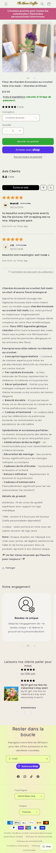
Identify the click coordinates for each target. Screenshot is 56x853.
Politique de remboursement (39, 836)
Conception (8, 112)
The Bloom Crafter (20, 833)
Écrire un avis (20, 187)
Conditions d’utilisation (18, 846)
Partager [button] (10, 567)
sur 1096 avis (28, 673)
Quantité (6, 125)
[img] (28, 670)
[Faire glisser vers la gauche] (21, 78)
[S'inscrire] (46, 758)
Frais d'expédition (14, 96)
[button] (6, 4)
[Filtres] (43, 187)
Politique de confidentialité (29, 841)
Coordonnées (29, 850)
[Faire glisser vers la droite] (34, 78)
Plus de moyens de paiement (28, 157)
